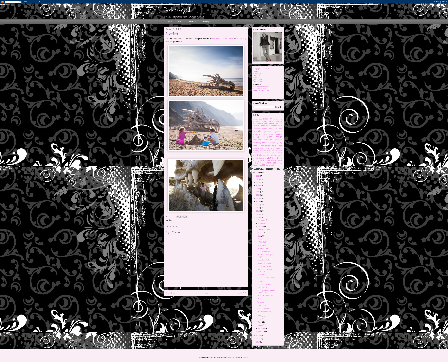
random (279, 148)
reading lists (258, 150)
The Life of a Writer (264, 284)
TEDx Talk (193, 21)
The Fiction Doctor (264, 252)
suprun (231, 357)
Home (206, 292)
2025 (258, 179)
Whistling (260, 302)
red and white (277, 150)
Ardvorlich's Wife (263, 260)
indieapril (278, 134)
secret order (266, 153)
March (260, 325)
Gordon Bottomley (264, 263)
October (261, 226)
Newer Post (170, 292)
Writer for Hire (262, 248)
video (270, 157)
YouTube (256, 75)
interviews (257, 137)
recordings (267, 150)
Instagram (257, 77)
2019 (258, 198)
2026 (258, 176)
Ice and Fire (261, 305)
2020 (258, 195)
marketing (257, 143)
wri (281, 158)
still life (273, 155)
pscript (262, 148)
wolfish (276, 158)
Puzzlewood (261, 275)
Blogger (245, 357)
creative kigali (257, 128)
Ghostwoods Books (260, 87)
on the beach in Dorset (223, 38)
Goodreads (257, 79)
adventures (257, 119)
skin (268, 155)
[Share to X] (182, 217)
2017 (258, 205)
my (277, 143)
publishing (269, 148)
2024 (258, 182)
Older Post (242, 292)
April (260, 322)
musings (271, 143)
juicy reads (274, 136)
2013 (258, 217)
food (280, 129)
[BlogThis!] (180, 217)
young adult (269, 165)
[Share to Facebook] (184, 217)
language (257, 140)
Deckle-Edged (177, 10)
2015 (258, 211)
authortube (256, 121)
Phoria (259, 281)
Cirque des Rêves (264, 266)
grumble (256, 134)
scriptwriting (257, 153)
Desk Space (261, 245)
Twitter (255, 72)
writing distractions (261, 160)
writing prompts (276, 161)
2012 (258, 335)
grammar (278, 132)
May (260, 319)
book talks (267, 121)
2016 (258, 208)
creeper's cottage (268, 129)
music (264, 143)
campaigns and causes (263, 123)
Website (180, 21)
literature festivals (273, 140)
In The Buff (261, 242)
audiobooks (278, 119)
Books (169, 21)
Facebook (257, 73)
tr (265, 158)
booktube (279, 121)
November (262, 223)
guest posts (268, 134)
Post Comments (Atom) (210, 299)
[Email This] (178, 217)
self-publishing (276, 153)
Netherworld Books (260, 88)
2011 (258, 339)
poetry (256, 148)
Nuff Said (260, 299)
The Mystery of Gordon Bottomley (266, 291)
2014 (258, 214)
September (262, 230)
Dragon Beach (262, 239)
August (261, 233)
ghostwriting (268, 132)
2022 (258, 189)
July (259, 236)
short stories (259, 155)
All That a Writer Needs (266, 278)
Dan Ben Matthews (264, 312)
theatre (261, 158)
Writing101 (207, 21)
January (261, 331)
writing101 (261, 165)
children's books (259, 126)
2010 (258, 342)
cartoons (278, 123)
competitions (271, 126)
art (172, 220)
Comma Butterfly (263, 308)
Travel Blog (257, 81)
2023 (258, 185)
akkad (265, 119)
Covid (280, 126)
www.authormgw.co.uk (261, 68)
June (260, 315)
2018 (258, 201)
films (276, 129)
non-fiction (265, 146)
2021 (258, 192)
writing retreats (258, 163)
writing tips (271, 163)
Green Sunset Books (261, 90)
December (262, 220)
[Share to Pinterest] (186, 217)
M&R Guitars (262, 287)
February (261, 328)
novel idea (277, 146)
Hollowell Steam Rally (265, 296)
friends (257, 131)
